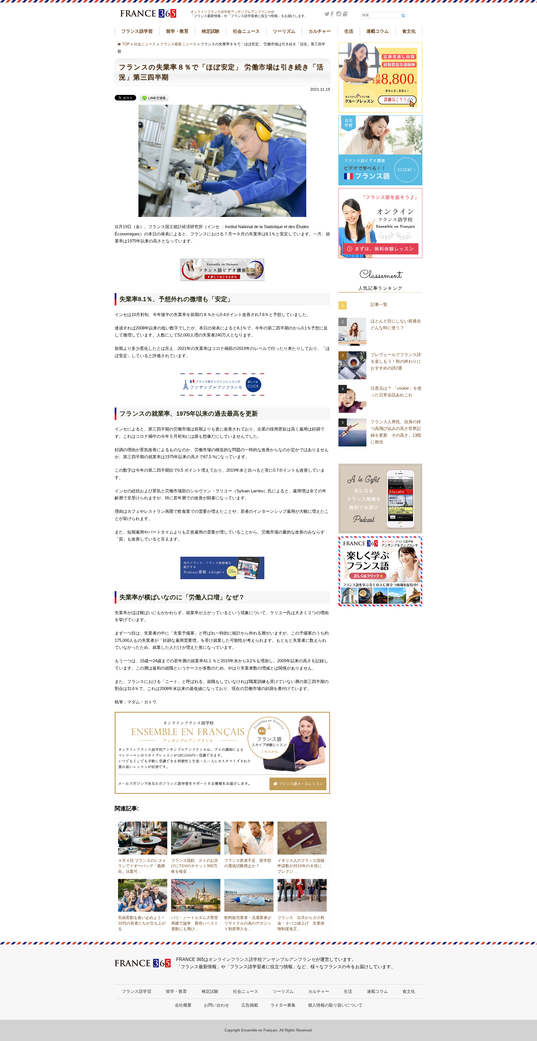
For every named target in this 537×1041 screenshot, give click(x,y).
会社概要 (183, 1005)
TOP (126, 44)
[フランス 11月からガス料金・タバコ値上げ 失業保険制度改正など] (302, 895)
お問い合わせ (216, 1005)
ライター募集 (283, 1005)
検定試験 (211, 31)
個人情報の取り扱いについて (335, 1005)
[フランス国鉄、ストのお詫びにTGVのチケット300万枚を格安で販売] (195, 838)
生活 (348, 31)
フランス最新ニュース (178, 44)
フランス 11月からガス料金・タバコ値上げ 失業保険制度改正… (300, 923)
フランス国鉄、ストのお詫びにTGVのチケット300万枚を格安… (194, 866)
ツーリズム (284, 31)
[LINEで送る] (154, 98)
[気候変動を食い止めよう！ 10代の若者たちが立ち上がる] (142, 895)
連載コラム (377, 31)
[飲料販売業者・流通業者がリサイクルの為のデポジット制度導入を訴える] (249, 895)
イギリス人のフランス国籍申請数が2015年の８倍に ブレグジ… (301, 866)
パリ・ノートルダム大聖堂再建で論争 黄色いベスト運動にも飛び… (194, 923)
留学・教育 (177, 31)
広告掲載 (249, 1005)
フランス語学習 (137, 31)
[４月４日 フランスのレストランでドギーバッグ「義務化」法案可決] (142, 838)
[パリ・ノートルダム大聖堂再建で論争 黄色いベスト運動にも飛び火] (195, 895)
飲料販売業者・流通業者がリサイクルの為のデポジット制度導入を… (247, 923)
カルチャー (319, 31)
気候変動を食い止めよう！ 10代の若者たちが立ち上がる (143, 923)
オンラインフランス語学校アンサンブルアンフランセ (230, 12)
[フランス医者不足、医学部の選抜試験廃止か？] (249, 838)
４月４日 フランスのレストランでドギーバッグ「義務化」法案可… (142, 866)
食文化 (409, 31)
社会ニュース (246, 31)
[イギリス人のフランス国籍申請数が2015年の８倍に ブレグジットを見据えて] (302, 838)
